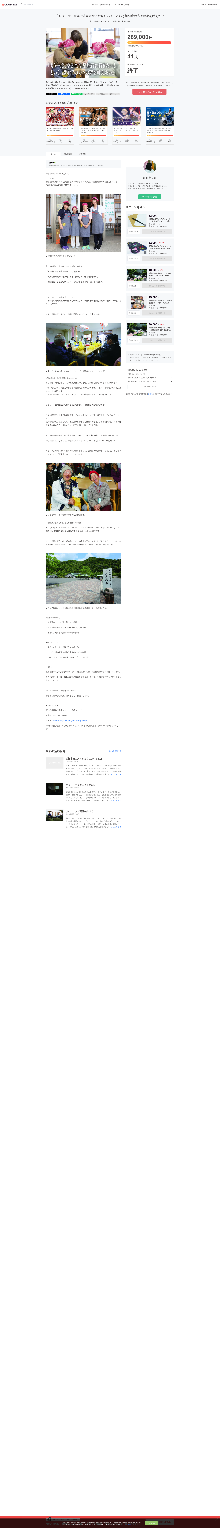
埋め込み (103, 94)
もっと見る (114, 750)
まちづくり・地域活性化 (112, 21)
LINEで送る (77, 94)
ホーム (53, 154)
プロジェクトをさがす (121, 4)
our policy (128, 1524)
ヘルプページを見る (150, 386)
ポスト (53, 94)
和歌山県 (127, 21)
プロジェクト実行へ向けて (79, 811)
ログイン (203, 5)
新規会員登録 (212, 5)
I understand (151, 1523)
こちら (150, 394)
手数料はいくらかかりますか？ (137, 374)
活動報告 (67, 154)
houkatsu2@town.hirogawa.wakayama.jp (70, 720)
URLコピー (90, 94)
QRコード (115, 94)
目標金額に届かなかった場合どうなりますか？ (142, 378)
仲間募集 (82, 154)
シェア (65, 94)
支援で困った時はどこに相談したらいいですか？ (143, 381)
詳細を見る (132, 231)
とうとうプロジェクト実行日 (81, 784)
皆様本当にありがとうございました (84, 758)
